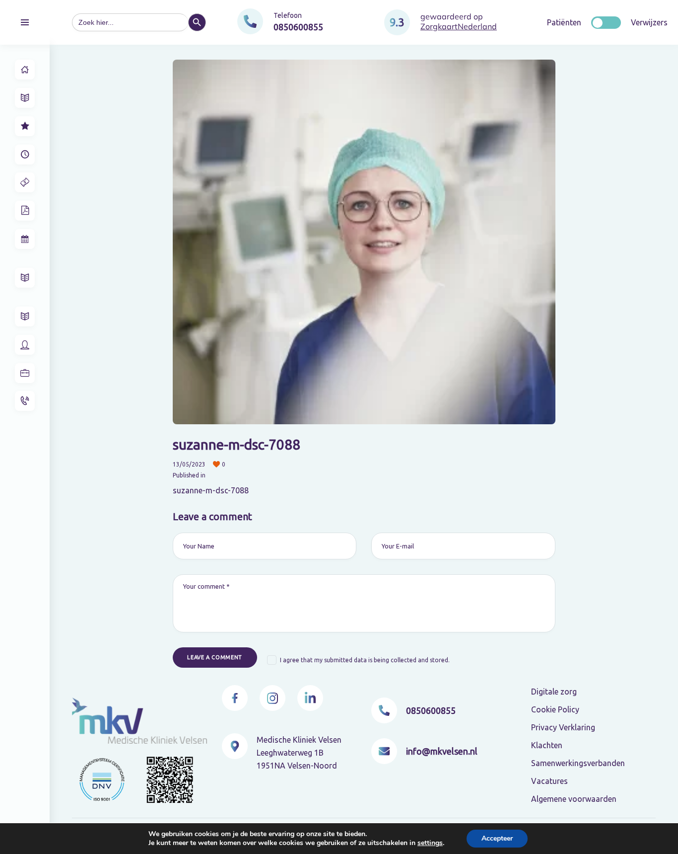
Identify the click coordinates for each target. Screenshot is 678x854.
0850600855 (431, 710)
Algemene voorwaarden (573, 798)
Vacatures (549, 780)
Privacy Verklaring (563, 727)
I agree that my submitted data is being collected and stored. (365, 660)
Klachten (546, 745)
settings (430, 843)
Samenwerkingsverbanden (578, 763)
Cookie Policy (555, 709)
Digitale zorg (554, 691)
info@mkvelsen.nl (441, 751)
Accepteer (497, 838)
